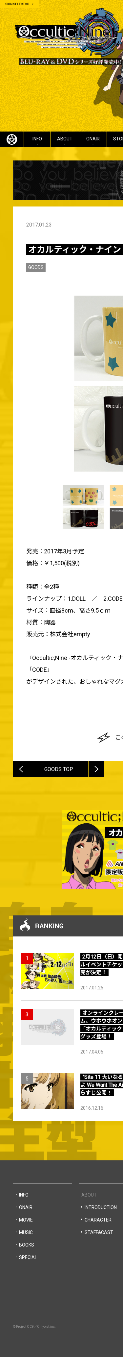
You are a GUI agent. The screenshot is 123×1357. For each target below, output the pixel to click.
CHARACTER (98, 1220)
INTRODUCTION (101, 1207)
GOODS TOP (58, 769)
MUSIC (26, 1232)
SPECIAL (28, 1257)
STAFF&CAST (99, 1232)
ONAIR (93, 138)
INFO (37, 138)
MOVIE (26, 1220)
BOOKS (26, 1245)
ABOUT (64, 138)
